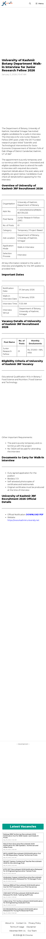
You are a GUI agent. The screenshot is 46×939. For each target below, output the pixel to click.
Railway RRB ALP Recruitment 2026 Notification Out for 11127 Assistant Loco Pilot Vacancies (21, 886)
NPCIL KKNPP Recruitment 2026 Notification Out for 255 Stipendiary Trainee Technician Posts (22, 854)
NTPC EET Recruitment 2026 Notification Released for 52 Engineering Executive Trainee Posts (22, 870)
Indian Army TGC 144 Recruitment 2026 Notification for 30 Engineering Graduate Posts (23, 902)
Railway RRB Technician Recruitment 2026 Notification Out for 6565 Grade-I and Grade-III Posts (21, 836)
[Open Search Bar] (30, 3)
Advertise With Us (17, 931)
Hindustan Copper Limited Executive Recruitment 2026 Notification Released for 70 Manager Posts (22, 878)
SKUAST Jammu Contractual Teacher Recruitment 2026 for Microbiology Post (22, 862)
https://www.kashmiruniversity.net (23, 520)
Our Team (32, 931)
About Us (9, 923)
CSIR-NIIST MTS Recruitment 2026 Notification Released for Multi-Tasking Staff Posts (21, 894)
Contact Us (21, 923)
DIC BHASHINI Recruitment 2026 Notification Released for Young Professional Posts (20, 910)
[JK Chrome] (7, 3)
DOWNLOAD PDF (34, 514)
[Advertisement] (23, 32)
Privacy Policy (35, 923)
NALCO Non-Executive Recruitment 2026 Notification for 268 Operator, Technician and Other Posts (20, 845)
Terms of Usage (17, 927)
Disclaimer (31, 927)
